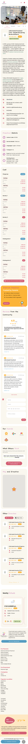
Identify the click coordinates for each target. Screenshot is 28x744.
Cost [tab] (19, 26)
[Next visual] (25, 15)
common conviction (12, 62)
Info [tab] (7, 26)
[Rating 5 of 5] (19, 409)
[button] (14, 489)
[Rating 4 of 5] (17, 409)
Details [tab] (13, 26)
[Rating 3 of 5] (15, 409)
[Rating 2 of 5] (13, 409)
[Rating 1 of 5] (12, 409)
